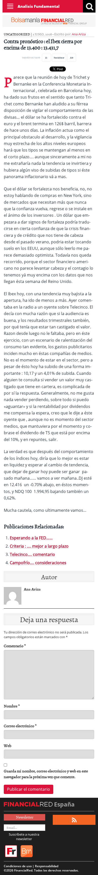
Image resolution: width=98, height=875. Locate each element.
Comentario (15, 646)
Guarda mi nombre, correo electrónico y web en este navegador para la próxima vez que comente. (46, 774)
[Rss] (74, 820)
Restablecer (59, 57)
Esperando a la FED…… (31, 538)
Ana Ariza (79, 34)
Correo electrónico (20, 726)
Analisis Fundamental (39, 6)
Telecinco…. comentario (32, 554)
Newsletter (24, 817)
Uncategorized (17, 34)
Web (7, 746)
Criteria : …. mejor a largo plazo (39, 546)
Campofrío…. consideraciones (38, 562)
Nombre (12, 706)
